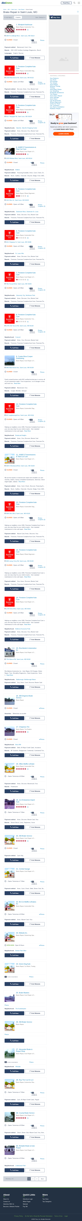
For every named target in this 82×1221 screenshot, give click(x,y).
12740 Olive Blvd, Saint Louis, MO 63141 (18, 609)
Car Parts (53, 80)
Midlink (17, 169)
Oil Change (54, 81)
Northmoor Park (30, 295)
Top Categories (47, 1201)
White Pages (26, 1201)
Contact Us (6, 1201)
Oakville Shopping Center (29, 128)
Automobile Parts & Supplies (33, 109)
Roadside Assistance (57, 92)
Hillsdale (17, 1066)
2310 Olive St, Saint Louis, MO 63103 (17, 200)
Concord (17, 337)
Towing (33, 966)
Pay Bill (25, 1206)
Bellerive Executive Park (22, 629)
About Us (6, 1199)
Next (42, 1179)
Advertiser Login (28, 1199)
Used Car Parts (55, 104)
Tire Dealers (28, 729)
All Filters (9, 17)
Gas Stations (54, 78)
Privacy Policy (18, 1216)
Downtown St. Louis (32, 211)
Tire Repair (53, 94)
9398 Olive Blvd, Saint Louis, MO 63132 (18, 513)
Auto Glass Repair (56, 96)
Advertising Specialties (31, 935)
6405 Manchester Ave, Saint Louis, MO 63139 (20, 367)
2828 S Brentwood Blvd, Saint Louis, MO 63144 (20, 466)
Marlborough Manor (30, 679)
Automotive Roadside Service (33, 1082)
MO (9, 9)
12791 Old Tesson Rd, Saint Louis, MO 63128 (19, 326)
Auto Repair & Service (31, 151)
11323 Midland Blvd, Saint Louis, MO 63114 (19, 158)
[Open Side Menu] (79, 3)
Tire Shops (53, 83)
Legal (66, 1216)
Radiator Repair (55, 108)
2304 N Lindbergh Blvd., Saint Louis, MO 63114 (20, 36)
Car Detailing (54, 91)
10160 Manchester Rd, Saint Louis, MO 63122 (20, 77)
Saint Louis (14, 9)
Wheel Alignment (55, 102)
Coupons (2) (41, 83)
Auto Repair (21, 9)
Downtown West (21, 211)
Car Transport (54, 105)
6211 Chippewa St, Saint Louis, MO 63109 (18, 242)
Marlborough (20, 679)
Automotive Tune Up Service (33, 27)
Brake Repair (20, 27)
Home (4, 9)
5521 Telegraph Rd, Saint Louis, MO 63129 (19, 116)
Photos (42, 40)
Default (41, 17)
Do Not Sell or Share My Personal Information (38, 1216)
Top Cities (45, 1199)
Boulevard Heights (20, 435)
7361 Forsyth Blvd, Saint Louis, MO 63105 (19, 284)
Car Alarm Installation (57, 107)
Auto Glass (53, 99)
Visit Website (35, 58)
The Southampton (20, 1008)
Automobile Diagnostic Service (33, 71)
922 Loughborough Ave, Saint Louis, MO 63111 (20, 415)
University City (20, 295)
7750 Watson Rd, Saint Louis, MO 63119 (18, 659)
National (25, 1204)
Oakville (18, 128)
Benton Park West (20, 950)
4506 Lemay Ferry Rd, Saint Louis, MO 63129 (19, 561)
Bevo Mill (18, 744)
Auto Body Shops (56, 89)
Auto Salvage (54, 97)
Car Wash (27, 966)
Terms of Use (58, 1216)
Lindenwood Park (20, 1165)
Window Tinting (55, 86)
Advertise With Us (8, 1204)
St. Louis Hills (19, 253)
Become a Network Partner (11, 1206)
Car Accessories (55, 100)
